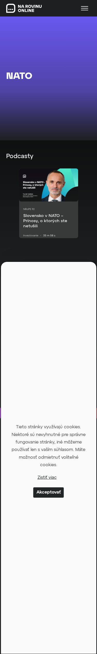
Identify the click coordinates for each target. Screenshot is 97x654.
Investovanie (30, 235)
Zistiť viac (47, 477)
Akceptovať (48, 492)
